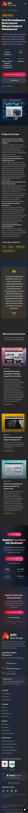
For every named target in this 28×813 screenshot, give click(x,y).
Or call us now (15, 563)
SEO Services (5, 730)
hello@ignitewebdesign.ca (13, 668)
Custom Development (8, 733)
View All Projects (7, 699)
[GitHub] (7, 791)
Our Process (5, 710)
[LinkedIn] (15, 791)
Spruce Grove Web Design (9, 750)
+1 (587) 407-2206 (11, 663)
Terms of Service (15, 809)
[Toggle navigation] (25, 3)
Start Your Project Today (14, 612)
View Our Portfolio (14, 617)
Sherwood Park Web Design (9, 744)
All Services (5, 724)
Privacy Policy (6, 809)
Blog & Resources (7, 713)
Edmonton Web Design (8, 741)
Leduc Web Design (7, 753)
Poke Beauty (5, 696)
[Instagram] (3, 791)
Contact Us (5, 716)
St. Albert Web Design (8, 747)
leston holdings (6, 693)
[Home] (9, 3)
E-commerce (5, 727)
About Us (4, 707)
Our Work (4, 10)
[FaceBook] (11, 791)
